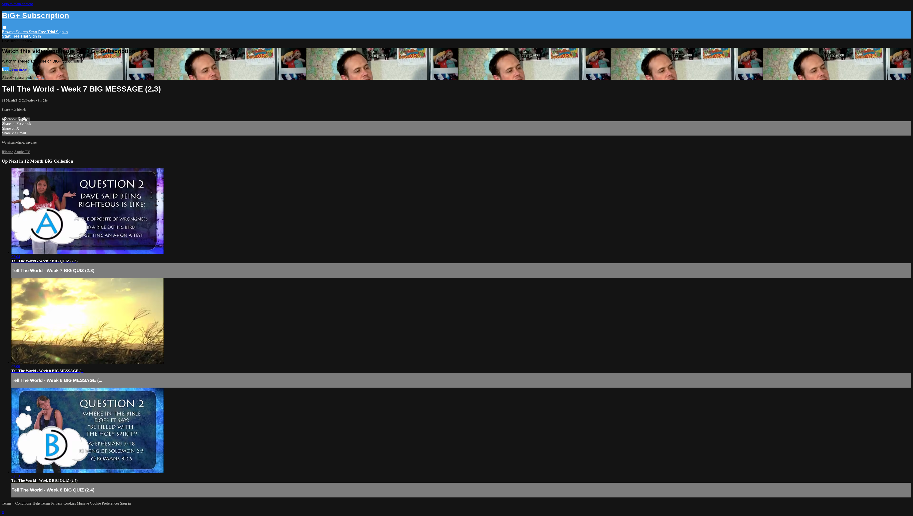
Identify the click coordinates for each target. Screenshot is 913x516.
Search (22, 32)
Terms (46, 503)
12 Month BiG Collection (19, 100)
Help (37, 503)
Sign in (62, 32)
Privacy (57, 503)
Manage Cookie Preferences (98, 503)
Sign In (35, 36)
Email (25, 119)
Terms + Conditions (17, 503)
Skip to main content (17, 4)
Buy (5, 69)
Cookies (70, 503)
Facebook (10, 119)
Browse (9, 32)
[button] (4, 27)
